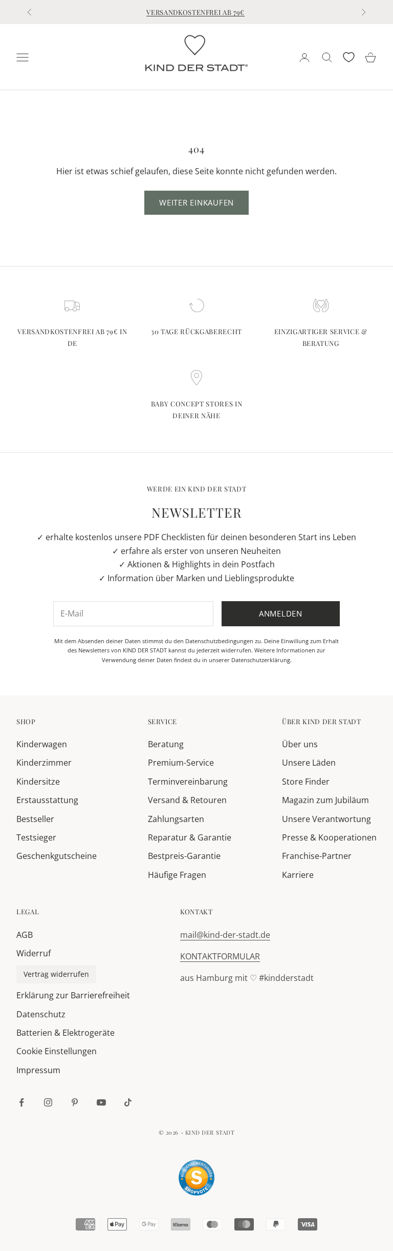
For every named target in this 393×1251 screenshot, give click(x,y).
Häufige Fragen (177, 874)
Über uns (300, 744)
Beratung (166, 744)
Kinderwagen (41, 744)
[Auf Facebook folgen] (21, 1102)
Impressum (38, 1070)
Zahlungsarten (176, 819)
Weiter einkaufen (196, 202)
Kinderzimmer (44, 762)
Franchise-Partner (317, 856)
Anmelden (280, 613)
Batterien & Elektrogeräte (65, 1032)
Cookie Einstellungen (56, 1051)
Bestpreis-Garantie (184, 856)
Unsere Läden (309, 762)
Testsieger (36, 837)
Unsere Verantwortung (326, 819)
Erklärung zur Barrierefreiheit (73, 995)
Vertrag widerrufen (56, 974)
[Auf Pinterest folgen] (75, 1102)
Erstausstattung (47, 800)
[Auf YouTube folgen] (101, 1102)
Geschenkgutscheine (56, 856)
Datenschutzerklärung (260, 660)
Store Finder (306, 781)
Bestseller (35, 819)
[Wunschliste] (348, 57)
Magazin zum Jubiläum (325, 800)
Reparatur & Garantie (189, 837)
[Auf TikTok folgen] (128, 1102)
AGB (24, 934)
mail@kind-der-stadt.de (225, 934)
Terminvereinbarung (188, 781)
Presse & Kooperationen (329, 837)
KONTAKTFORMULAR (220, 956)
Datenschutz (41, 1014)
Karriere (298, 874)
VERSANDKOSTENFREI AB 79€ (195, 12)
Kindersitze (38, 781)
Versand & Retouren (187, 800)
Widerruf (33, 953)
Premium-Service (181, 762)
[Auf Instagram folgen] (48, 1102)
